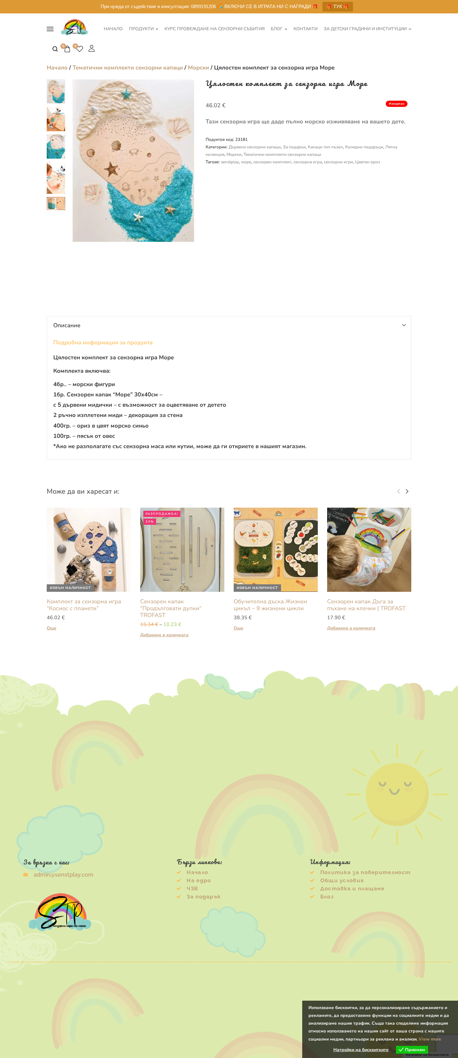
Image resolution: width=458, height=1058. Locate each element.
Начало (113, 29)
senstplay (230, 162)
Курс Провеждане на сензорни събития (215, 29)
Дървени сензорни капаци (255, 147)
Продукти (141, 29)
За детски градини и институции (365, 29)
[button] (398, 491)
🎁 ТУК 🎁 (337, 6)
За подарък (294, 147)
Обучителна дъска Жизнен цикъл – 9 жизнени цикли (270, 604)
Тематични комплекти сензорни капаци (128, 67)
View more (430, 1039)
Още (51, 628)
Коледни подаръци (364, 147)
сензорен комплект (272, 162)
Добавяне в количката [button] (164, 635)
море (246, 162)
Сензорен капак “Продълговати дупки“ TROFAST (171, 608)
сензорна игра (307, 162)
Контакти (305, 29)
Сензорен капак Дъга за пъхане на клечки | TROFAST (366, 604)
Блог (277, 29)
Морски (198, 67)
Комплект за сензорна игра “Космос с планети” (84, 604)
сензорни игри (338, 162)
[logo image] (74, 28)
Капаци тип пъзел (325, 147)
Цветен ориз (367, 162)
